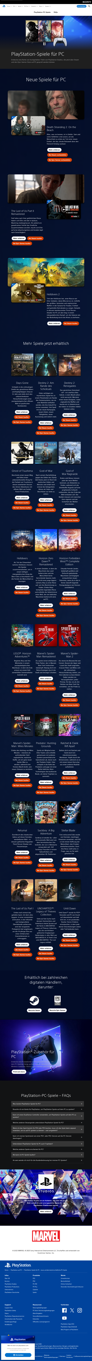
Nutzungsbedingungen (40, 1308)
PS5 (14, 6)
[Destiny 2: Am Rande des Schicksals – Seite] (46, 365)
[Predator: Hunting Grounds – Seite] (46, 725)
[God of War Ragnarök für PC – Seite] (70, 453)
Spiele (19, 6)
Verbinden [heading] (65, 1305)
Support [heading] (8, 1305)
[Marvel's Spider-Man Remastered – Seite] (46, 635)
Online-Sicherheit (66, 1284)
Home (6, 1270)
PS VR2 (35, 1284)
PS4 (34, 1281)
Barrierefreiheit (65, 1281)
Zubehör (33, 6)
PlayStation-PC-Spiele (42, 12)
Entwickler (36, 1319)
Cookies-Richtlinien (69, 1356)
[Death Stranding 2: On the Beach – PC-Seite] (46, 105)
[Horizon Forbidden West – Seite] (70, 540)
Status (7, 1313)
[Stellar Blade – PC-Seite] (70, 812)
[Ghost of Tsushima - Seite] (22, 453)
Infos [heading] (7, 1275)
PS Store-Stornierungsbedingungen (44, 1310)
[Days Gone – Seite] (22, 365)
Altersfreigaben (37, 1313)
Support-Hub (9, 1308)
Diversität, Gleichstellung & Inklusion (72, 1287)
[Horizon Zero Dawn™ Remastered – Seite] (46, 540)
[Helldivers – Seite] (22, 540)
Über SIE (7, 1278)
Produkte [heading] (36, 1275)
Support (47, 6)
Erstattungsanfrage (10, 1322)
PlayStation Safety (10, 1310)
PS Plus (26, 6)
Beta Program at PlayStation (69, 1330)
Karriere (7, 1281)
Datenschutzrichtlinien (36, 1356)
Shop (8, 6)
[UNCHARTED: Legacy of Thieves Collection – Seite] (46, 890)
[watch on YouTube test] (39, 132)
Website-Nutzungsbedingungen (51, 1356)
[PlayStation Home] (4, 6)
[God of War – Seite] (46, 453)
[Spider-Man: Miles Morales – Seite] (22, 725)
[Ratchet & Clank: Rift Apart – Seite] (70, 725)
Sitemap (62, 1356)
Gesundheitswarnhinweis (41, 1316)
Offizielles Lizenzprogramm (41, 1322)
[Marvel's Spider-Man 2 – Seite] (70, 635)
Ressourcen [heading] (37, 1305)
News (40, 6)
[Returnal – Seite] (22, 812)
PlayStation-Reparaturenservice (14, 1316)
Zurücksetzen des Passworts (13, 1319)
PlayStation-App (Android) (69, 1327)
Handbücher (8, 1324)
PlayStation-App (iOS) (67, 1324)
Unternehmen (9, 1290)
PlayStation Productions (12, 1287)
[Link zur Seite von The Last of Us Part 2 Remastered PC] (46, 188)
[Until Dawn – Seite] (70, 890)
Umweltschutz (65, 1278)
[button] (28, 125)
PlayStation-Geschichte (12, 1292)
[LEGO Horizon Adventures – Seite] (22, 635)
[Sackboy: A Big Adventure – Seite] (46, 812)
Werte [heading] (63, 1275)
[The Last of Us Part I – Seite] (22, 890)
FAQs (56, 12)
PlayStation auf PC (16, 1270)
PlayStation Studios (11, 1284)
